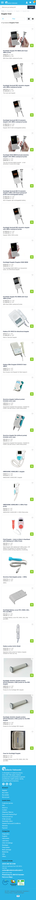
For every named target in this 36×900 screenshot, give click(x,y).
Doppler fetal (25, 11)
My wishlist (5, 795)
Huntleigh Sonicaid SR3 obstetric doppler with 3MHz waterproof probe (16, 228)
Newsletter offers (7, 821)
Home (2, 11)
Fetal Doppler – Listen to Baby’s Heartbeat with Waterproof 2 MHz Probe (16, 540)
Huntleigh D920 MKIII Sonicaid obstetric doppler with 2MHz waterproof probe (16, 155)
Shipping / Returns (7, 812)
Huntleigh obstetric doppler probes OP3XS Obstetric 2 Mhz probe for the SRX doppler (16, 682)
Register (4, 790)
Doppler (18, 11)
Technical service (7, 816)
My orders (5, 792)
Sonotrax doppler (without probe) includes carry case (14, 400)
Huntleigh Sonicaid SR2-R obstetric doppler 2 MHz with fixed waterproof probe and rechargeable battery (15, 192)
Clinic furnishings (7, 843)
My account (5, 797)
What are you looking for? (9, 7)
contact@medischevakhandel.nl (12, 870)
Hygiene (4, 836)
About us (4, 807)
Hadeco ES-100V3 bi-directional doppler (16, 331)
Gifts (3, 854)
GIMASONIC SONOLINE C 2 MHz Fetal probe (15, 505)
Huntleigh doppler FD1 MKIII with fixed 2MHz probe (15, 51)
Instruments (5, 838)
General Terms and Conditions (11, 823)
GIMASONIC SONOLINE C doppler (14, 471)
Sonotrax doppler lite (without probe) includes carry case (15, 436)
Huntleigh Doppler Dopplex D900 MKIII (15, 262)
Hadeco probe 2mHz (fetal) (11, 646)
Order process (6, 819)
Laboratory (5, 840)
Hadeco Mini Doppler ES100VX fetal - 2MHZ (15, 365)
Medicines (5, 852)
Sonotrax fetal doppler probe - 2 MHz (15, 577)
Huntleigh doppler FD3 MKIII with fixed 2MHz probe (15, 297)
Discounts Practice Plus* (9, 814)
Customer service (7, 803)
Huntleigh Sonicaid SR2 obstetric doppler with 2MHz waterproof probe (16, 86)
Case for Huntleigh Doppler (12, 753)
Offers (4, 856)
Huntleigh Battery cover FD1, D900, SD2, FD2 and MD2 (16, 610)
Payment (4, 828)
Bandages (5, 845)
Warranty (5, 825)
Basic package (6, 849)
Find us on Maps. (7, 877)
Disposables (6, 847)
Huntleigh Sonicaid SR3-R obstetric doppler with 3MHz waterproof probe (15, 121)
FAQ (3, 805)
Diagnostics (10, 11)
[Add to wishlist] (32, 28)
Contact (4, 810)
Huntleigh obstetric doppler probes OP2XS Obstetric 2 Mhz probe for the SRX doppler (16, 718)
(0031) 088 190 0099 (8, 864)
